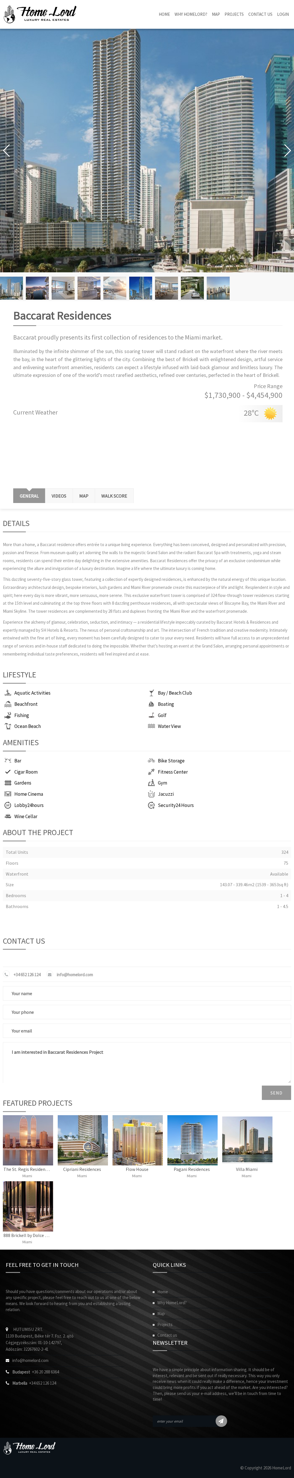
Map (216, 14)
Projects (234, 14)
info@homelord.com (75, 974)
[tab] (29, 495)
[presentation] (84, 495)
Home (164, 14)
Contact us (167, 1335)
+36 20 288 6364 (35, 1372)
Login (283, 14)
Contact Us (260, 14)
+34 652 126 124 (26, 974)
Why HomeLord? (191, 14)
